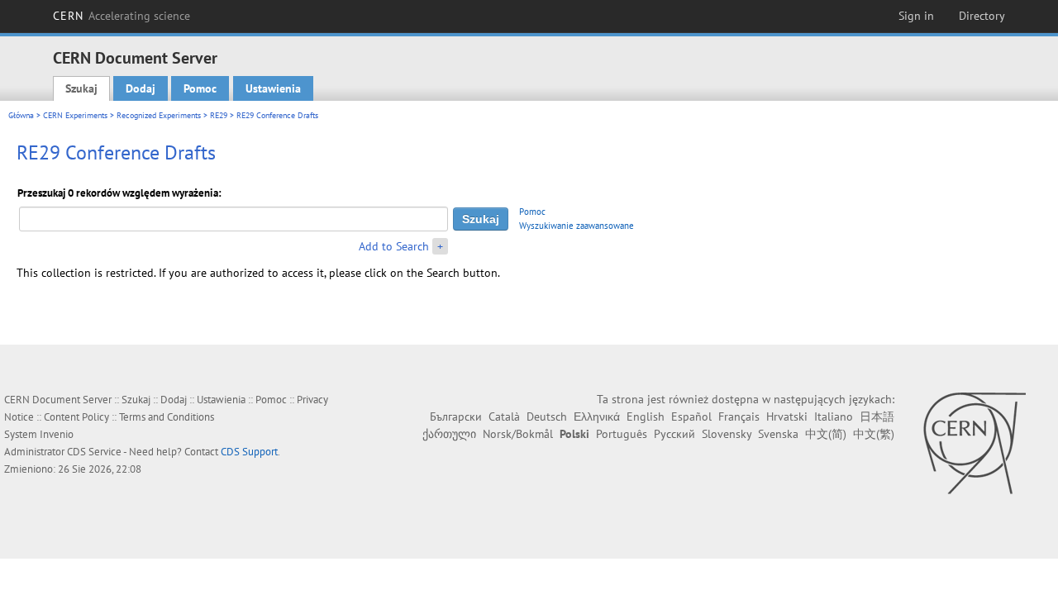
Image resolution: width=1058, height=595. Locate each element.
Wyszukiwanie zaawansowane (576, 225)
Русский (674, 433)
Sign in (916, 15)
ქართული (449, 433)
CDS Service (94, 452)
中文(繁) (873, 433)
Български (456, 416)
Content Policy (76, 417)
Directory (982, 15)
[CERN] (974, 443)
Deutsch (547, 416)
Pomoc (200, 88)
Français (739, 416)
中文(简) (825, 433)
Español (691, 416)
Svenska (778, 433)
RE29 (218, 115)
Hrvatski (787, 416)
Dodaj (140, 88)
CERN (121, 15)
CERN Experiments (75, 115)
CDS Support (249, 452)
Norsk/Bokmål (518, 433)
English (646, 416)
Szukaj (81, 88)
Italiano (833, 416)
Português (621, 433)
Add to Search (394, 246)
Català (504, 416)
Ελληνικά (597, 416)
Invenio (57, 434)
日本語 (877, 416)
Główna (21, 115)
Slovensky (726, 433)
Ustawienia (273, 88)
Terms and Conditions (166, 417)
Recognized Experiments (159, 115)
